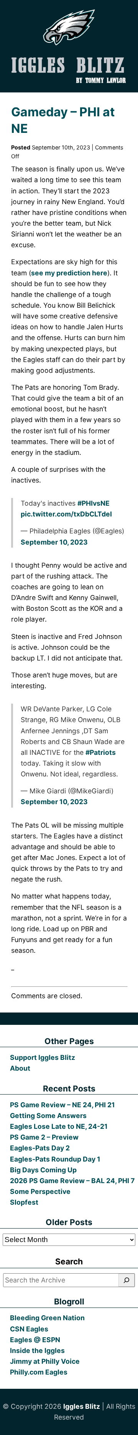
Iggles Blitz (81, 1406)
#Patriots (100, 752)
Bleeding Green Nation (47, 1318)
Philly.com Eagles (38, 1372)
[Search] (126, 1280)
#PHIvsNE (93, 503)
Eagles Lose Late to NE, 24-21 (59, 1126)
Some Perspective (40, 1191)
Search (69, 1261)
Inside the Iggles (37, 1350)
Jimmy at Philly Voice (45, 1361)
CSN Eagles (29, 1329)
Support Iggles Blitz (42, 1057)
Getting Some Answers (48, 1115)
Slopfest (24, 1202)
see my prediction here (69, 273)
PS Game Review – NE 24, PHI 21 (62, 1105)
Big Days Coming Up (43, 1170)
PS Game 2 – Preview (44, 1137)
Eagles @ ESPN (35, 1340)
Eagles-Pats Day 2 (40, 1148)
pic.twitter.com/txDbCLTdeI (66, 514)
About (20, 1068)
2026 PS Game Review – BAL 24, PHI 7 (72, 1181)
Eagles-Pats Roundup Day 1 (55, 1159)
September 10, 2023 (54, 542)
